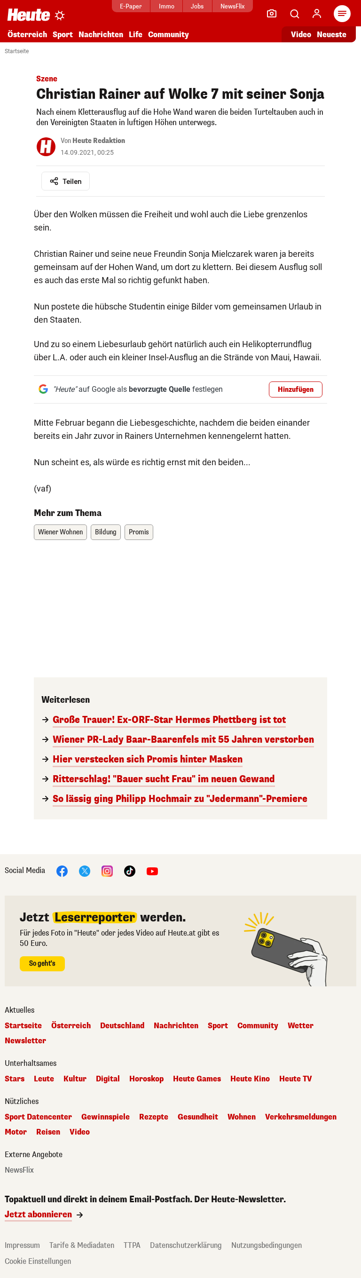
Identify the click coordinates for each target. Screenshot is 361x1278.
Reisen (48, 1132)
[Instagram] (107, 870)
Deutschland (122, 1026)
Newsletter (25, 1041)
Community (168, 35)
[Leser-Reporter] (271, 13)
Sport (63, 35)
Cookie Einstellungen (38, 1261)
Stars (14, 1079)
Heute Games (197, 1079)
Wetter (301, 1026)
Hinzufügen (296, 389)
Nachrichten (176, 1026)
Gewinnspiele (105, 1117)
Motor (16, 1132)
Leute (44, 1079)
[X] (84, 870)
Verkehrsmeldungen (301, 1117)
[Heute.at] (28, 14)
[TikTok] (129, 870)
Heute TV (295, 1079)
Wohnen (242, 1117)
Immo (166, 6)
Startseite (17, 51)
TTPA (132, 1245)
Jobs (197, 6)
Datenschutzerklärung (186, 1245)
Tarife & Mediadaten (81, 1245)
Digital (108, 1079)
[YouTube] (152, 870)
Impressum (22, 1245)
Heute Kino (250, 1079)
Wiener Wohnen (60, 532)
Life (135, 35)
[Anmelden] (316, 13)
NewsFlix (232, 6)
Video (301, 35)
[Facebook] (62, 870)
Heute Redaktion (98, 140)
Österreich (27, 35)
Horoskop (146, 1079)
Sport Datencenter (38, 1117)
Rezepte (153, 1117)
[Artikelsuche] (294, 13)
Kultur (74, 1079)
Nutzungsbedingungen (266, 1245)
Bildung (106, 532)
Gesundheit (198, 1117)
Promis (139, 532)
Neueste (331, 35)
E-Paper (131, 6)
